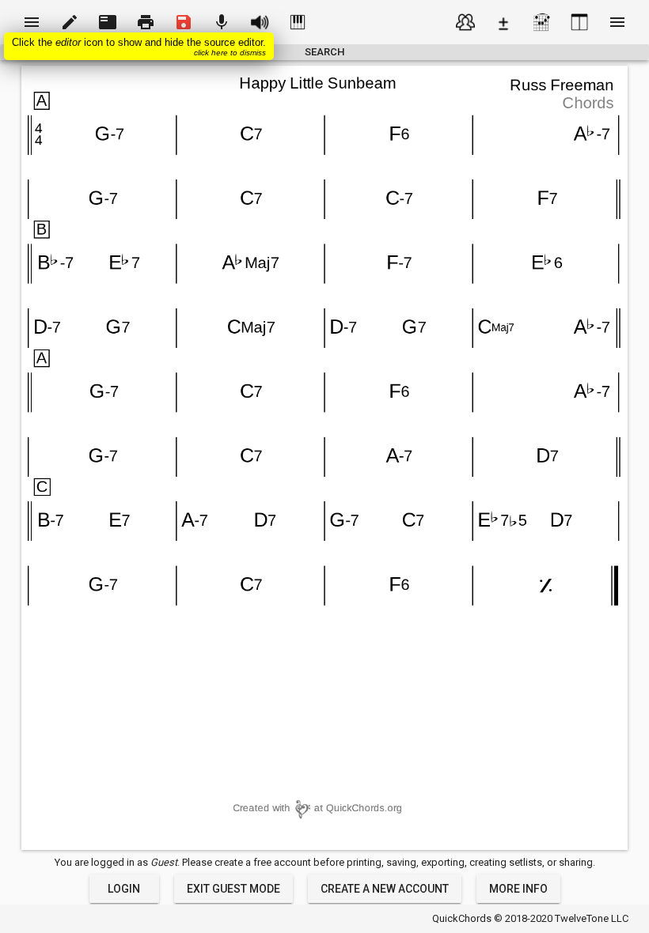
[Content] (465, 22)
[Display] (579, 22)
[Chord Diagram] (541, 22)
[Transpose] (503, 22)
